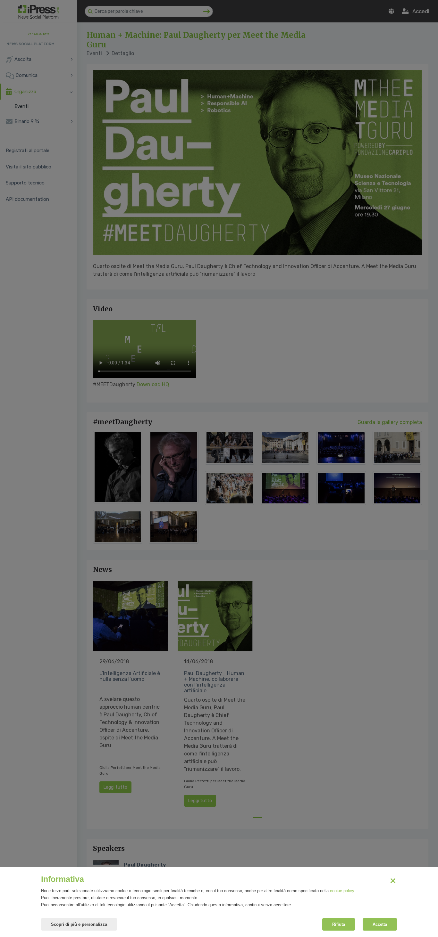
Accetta (380, 924)
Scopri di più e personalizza (79, 924)
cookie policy (342, 890)
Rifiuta (338, 924)
